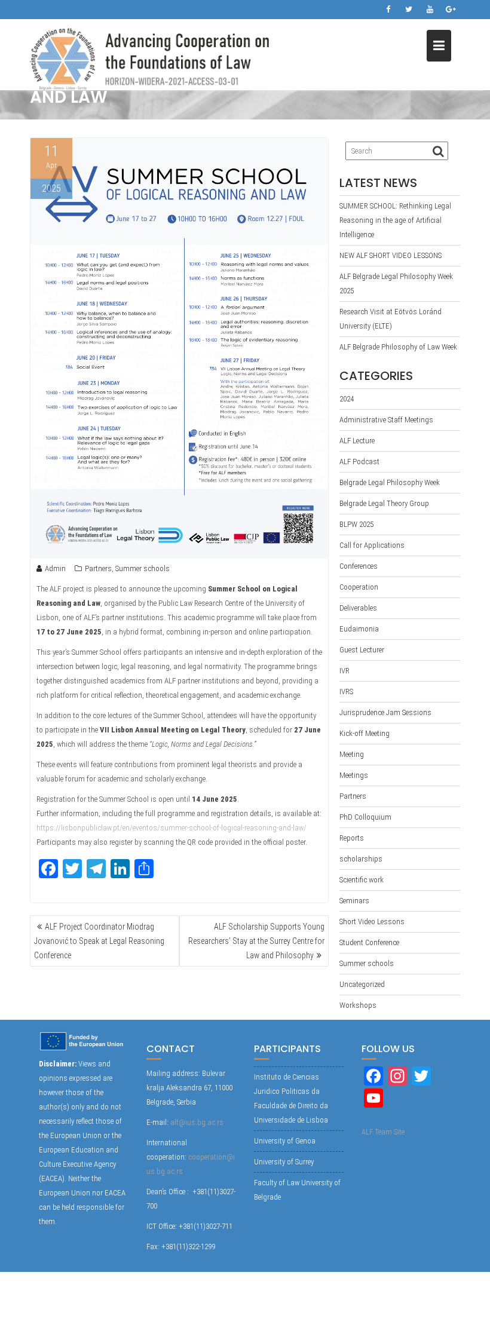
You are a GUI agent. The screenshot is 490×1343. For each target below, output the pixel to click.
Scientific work (361, 879)
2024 (346, 398)
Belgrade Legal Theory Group (384, 503)
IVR (344, 670)
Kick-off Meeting (364, 733)
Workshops (357, 1005)
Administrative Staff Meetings (386, 419)
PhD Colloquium (365, 816)
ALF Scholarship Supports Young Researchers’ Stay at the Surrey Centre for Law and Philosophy (256, 941)
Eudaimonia (359, 628)
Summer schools (142, 568)
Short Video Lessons (372, 921)
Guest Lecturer (361, 649)
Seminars (354, 900)
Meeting (351, 754)
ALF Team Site (383, 1131)
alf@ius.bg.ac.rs (196, 1122)
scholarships (360, 858)
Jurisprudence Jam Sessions (385, 712)
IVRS (346, 691)
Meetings (353, 775)
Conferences (358, 566)
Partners (98, 568)
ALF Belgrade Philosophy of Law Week (398, 346)
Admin (55, 568)
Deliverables (358, 607)
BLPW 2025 (356, 524)
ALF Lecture (357, 440)
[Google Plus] (450, 9)
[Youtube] (429, 9)
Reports (351, 837)
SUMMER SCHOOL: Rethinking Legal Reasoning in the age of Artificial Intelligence (395, 220)
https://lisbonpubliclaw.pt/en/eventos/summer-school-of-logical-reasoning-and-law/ (171, 827)
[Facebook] (387, 9)
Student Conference (369, 942)
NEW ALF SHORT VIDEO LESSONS (390, 255)
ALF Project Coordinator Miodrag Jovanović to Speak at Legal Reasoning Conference (99, 941)
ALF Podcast (359, 461)
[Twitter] (408, 9)
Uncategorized (362, 984)
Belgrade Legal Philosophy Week (389, 482)
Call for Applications (372, 545)
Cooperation (358, 586)
